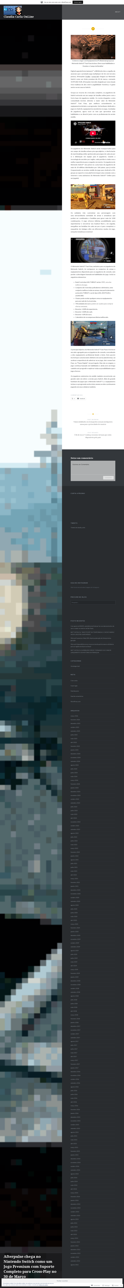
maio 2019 (74, 962)
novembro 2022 (75, 822)
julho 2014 (74, 1177)
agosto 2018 (75, 996)
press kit (95, 76)
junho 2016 (74, 1094)
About (117, 12)
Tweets (74, 523)
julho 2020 (74, 909)
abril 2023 (74, 818)
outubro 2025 (75, 727)
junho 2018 (74, 1003)
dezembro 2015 (75, 1117)
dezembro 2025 (75, 723)
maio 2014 (74, 1185)
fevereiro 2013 (75, 1242)
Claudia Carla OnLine (19, 16)
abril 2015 (74, 1143)
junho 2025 (74, 735)
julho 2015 (74, 1136)
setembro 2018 (75, 992)
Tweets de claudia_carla (78, 527)
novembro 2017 (75, 1030)
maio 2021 (74, 871)
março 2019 (74, 969)
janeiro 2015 (74, 1155)
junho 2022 (74, 841)
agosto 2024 (75, 765)
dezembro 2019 (75, 935)
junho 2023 (74, 810)
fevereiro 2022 (75, 852)
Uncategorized (75, 666)
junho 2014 (74, 1181)
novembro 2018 (75, 984)
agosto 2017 (75, 1041)
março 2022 (74, 848)
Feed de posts (75, 691)
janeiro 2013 (74, 1246)
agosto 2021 (75, 860)
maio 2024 (74, 776)
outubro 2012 (75, 1257)
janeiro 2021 (74, 886)
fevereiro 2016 (75, 1109)
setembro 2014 (75, 1170)
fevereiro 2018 (75, 1018)
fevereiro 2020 (75, 928)
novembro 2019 (75, 939)
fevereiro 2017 (75, 1064)
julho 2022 (74, 837)
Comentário (108, 477)
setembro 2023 (75, 803)
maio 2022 (74, 844)
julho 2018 (74, 1000)
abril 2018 (74, 1011)
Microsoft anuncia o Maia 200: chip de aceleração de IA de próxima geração (91, 639)
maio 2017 (74, 1053)
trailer (88, 76)
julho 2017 (74, 1045)
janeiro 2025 (74, 750)
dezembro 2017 (75, 1026)
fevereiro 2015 (75, 1151)
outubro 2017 (75, 1034)
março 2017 (74, 1060)
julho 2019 (74, 954)
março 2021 (74, 878)
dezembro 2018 (75, 981)
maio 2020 (74, 916)
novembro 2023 (75, 795)
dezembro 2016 (75, 1071)
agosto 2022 (75, 833)
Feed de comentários (77, 696)
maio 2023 (74, 814)
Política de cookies (43, 1285)
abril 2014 (74, 1189)
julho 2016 (74, 1090)
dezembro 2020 (75, 890)
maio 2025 (74, 738)
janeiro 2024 (74, 788)
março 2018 (74, 1015)
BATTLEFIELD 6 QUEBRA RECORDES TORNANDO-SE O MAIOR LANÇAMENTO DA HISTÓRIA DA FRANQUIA (91, 651)
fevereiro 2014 (75, 1196)
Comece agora (78, 2)
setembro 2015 (75, 1128)
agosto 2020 (75, 905)
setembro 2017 (75, 1037)
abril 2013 (74, 1234)
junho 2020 (74, 912)
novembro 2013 (75, 1208)
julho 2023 (74, 807)
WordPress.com (76, 701)
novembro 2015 (75, 1121)
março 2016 (74, 1105)
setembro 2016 (75, 1083)
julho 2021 (74, 863)
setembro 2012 (75, 1261)
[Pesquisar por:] (93, 602)
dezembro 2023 (75, 791)
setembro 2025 (75, 731)
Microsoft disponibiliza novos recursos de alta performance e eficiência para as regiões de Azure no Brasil (92, 645)
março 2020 (74, 924)
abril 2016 (74, 1102)
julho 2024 (74, 769)
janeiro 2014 (74, 1200)
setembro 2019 (75, 947)
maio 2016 (74, 1098)
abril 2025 (74, 742)
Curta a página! (78, 493)
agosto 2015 (75, 1132)
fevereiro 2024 (75, 784)
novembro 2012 (75, 1253)
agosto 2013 (75, 1219)
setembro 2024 (75, 761)
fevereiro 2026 (75, 719)
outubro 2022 (75, 825)
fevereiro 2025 (75, 746)
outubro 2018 (75, 988)
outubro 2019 (75, 943)
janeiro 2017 (74, 1068)
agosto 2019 (75, 950)
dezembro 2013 (75, 1204)
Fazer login (74, 686)
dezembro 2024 (75, 754)
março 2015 (74, 1147)
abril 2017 (74, 1056)
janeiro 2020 (74, 931)
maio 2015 (74, 1140)
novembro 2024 (75, 757)
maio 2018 (74, 1007)
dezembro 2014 (75, 1158)
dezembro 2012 (75, 1249)
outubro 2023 (75, 799)
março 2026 (74, 716)
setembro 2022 (75, 829)
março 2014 (74, 1193)
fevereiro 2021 (75, 882)
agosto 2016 (75, 1087)
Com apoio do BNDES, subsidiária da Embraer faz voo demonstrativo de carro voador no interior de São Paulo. (92, 627)
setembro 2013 (75, 1215)
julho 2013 (74, 1223)
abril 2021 (74, 875)
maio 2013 (74, 1230)
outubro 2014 (75, 1166)
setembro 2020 (75, 901)
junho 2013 (74, 1227)
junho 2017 (74, 1049)
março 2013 (74, 1238)
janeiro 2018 (74, 1022)
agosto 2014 (75, 1174)
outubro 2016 (75, 1079)
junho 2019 (74, 958)
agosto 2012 (75, 1265)
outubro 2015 (75, 1124)
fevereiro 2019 (75, 973)
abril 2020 (74, 920)
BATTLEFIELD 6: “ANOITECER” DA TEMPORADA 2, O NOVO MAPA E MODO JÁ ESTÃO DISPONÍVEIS (92, 633)
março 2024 (74, 780)
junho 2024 (74, 772)
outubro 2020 (75, 897)
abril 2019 (74, 965)
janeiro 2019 (74, 977)
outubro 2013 (75, 1212)
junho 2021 (74, 867)
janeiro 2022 (74, 856)
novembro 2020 (75, 894)
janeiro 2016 (74, 1113)
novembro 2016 (75, 1075)
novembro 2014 (75, 1162)
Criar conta (74, 680)
